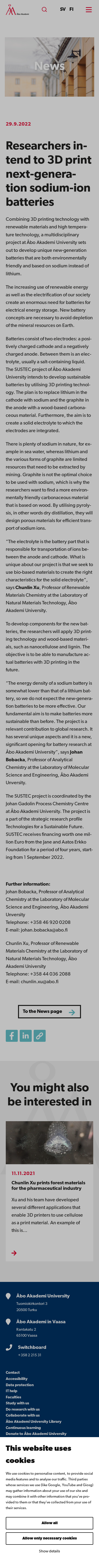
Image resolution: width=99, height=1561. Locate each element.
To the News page (42, 1011)
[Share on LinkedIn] (26, 1036)
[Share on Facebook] (12, 1036)
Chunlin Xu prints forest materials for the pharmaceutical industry (48, 1186)
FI (71, 9)
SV (63, 9)
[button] (40, 1036)
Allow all (50, 1523)
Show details (49, 1551)
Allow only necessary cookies (49, 1538)
